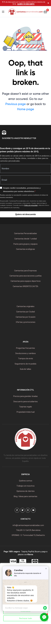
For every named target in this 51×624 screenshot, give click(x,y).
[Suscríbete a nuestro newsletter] (4, 132)
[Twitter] (22, 510)
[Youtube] (33, 510)
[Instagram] (28, 510)
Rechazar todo (25, 618)
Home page (25, 109)
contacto (25, 519)
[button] (46, 568)
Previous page (15, 104)
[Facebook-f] (17, 510)
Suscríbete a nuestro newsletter (19, 138)
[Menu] (4, 11)
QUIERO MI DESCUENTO (26, 4)
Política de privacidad (31, 205)
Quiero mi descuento (25, 214)
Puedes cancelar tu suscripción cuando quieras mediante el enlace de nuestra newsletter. (24, 196)
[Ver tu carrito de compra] (45, 11)
